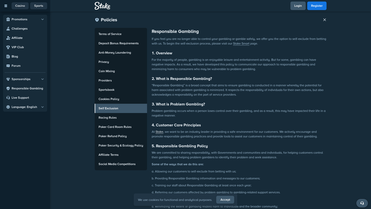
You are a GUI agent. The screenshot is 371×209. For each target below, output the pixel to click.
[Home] (102, 6)
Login (298, 5)
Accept (225, 199)
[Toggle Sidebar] (6, 6)
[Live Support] (362, 203)
